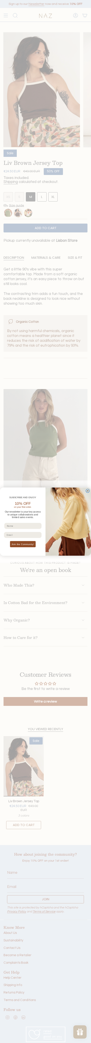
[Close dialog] (87, 490)
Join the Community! (22, 544)
